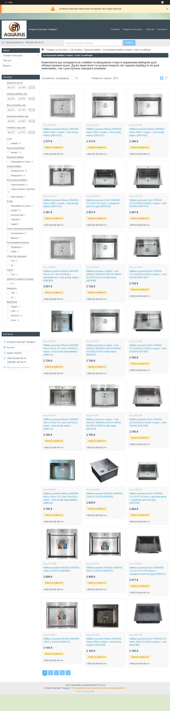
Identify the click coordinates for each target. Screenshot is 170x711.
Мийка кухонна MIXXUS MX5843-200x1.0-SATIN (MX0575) (104, 569)
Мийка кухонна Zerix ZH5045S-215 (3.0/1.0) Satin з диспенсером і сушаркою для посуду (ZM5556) (147, 498)
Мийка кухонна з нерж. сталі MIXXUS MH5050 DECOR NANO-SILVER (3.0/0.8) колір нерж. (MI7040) (104, 276)
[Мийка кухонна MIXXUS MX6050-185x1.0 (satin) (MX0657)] (62, 615)
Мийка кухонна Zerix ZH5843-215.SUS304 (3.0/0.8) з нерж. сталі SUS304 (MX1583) (147, 348)
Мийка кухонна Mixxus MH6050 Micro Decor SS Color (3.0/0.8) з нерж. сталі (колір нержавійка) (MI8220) (60, 498)
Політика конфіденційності (113, 688)
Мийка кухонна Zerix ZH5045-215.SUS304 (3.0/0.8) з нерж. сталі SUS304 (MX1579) (147, 203)
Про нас (150, 29)
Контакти (162, 29)
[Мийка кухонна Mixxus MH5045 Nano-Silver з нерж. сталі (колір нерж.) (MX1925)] (62, 105)
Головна (115, 29)
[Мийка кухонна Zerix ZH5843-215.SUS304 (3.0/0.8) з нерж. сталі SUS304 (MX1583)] (148, 321)
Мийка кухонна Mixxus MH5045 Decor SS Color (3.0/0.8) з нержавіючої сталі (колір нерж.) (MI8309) (61, 276)
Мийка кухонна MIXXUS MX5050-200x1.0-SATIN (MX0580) (61, 569)
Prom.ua (101, 685)
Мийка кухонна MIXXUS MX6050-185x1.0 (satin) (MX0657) (61, 640)
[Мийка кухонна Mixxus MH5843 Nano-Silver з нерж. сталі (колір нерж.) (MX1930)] (148, 105)
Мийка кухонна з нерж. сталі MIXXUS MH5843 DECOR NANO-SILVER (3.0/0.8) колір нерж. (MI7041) (104, 350)
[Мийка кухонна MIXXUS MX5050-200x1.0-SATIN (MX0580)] (62, 544)
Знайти (129, 43)
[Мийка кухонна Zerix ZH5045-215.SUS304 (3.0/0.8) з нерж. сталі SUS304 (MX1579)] (148, 176)
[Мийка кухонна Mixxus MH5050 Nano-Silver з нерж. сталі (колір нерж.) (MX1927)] (105, 105)
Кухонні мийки (92, 49)
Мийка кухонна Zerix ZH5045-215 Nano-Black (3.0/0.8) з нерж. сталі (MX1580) (147, 642)
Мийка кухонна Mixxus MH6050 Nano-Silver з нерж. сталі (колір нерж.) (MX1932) (60, 203)
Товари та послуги (131, 29)
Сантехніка (76, 49)
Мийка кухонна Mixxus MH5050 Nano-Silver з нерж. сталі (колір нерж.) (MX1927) (103, 132)
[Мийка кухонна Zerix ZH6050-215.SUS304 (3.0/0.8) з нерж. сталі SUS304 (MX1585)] (148, 396)
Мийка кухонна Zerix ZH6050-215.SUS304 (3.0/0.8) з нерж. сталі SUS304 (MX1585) (147, 422)
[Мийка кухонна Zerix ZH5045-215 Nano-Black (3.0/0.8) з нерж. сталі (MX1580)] (148, 615)
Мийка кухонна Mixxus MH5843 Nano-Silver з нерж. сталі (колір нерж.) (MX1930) (146, 132)
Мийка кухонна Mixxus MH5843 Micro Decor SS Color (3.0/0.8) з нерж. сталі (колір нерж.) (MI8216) (60, 424)
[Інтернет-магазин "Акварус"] (14, 29)
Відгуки (7, 65)
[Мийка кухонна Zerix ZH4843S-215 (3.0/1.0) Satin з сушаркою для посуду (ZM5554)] (105, 176)
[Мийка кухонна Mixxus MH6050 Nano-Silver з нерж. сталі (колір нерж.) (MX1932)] (62, 176)
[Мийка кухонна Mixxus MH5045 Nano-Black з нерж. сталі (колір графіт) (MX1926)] (105, 615)
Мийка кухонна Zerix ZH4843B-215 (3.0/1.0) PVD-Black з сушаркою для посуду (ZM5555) (147, 570)
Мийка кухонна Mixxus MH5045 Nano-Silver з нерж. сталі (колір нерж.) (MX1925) (60, 132)
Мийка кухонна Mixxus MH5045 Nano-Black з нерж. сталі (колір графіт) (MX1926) (103, 642)
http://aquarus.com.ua (18, 367)
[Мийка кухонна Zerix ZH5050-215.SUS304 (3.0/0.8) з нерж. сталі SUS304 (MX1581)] (148, 247)
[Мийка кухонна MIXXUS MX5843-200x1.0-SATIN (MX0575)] (105, 544)
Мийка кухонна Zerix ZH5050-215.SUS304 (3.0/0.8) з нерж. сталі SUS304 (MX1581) (147, 274)
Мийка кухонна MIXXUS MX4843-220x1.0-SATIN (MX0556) (104, 495)
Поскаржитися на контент (85, 688)
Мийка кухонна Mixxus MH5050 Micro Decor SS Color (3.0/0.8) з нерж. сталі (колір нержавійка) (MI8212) (60, 350)
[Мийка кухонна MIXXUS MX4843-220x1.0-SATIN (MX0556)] (105, 470)
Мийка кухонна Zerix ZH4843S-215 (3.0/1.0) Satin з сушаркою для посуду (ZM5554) (103, 203)
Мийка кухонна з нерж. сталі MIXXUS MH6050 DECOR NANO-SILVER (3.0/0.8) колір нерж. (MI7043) (104, 424)
